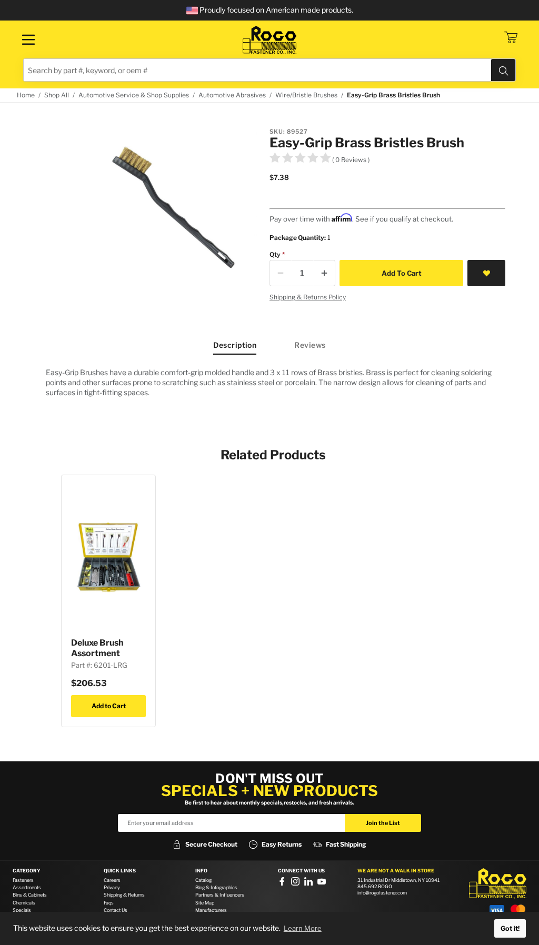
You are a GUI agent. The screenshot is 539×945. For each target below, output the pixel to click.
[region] (269, 382)
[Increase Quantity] (324, 273)
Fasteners (23, 880)
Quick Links (120, 870)
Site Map (204, 903)
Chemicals (24, 903)
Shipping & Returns (124, 895)
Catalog (203, 880)
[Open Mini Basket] (510, 37)
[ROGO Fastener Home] (497, 883)
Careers (112, 880)
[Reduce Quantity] (281, 273)
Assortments (27, 887)
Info (201, 870)
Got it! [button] (510, 928)
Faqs (109, 903)
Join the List (383, 823)
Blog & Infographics (216, 887)
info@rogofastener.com (382, 893)
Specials (22, 910)
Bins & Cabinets (30, 895)
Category (27, 870)
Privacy (112, 887)
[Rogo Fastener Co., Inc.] (269, 40)
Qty (275, 254)
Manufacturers (211, 910)
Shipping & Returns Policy (308, 297)
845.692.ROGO (374, 886)
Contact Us (115, 910)
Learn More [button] (303, 928)
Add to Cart (109, 706)
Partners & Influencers (219, 895)
